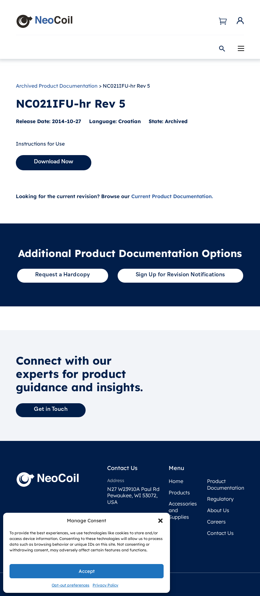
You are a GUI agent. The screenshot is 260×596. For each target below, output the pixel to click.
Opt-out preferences (70, 585)
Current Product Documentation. (172, 196)
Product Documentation (222, 484)
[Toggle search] (221, 48)
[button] (160, 521)
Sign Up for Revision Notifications (180, 275)
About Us (218, 510)
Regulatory (220, 499)
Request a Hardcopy (62, 275)
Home (176, 481)
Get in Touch (51, 409)
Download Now (53, 162)
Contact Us (220, 533)
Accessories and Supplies (183, 510)
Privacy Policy (105, 585)
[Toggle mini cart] (223, 21)
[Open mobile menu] (241, 48)
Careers (216, 521)
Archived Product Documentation (57, 86)
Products (179, 492)
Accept (87, 571)
